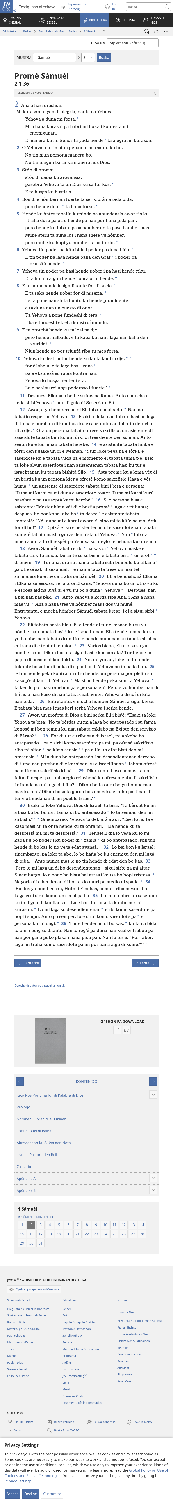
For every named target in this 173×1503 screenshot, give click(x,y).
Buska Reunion (60, 1422)
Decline (30, 1493)
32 (106, 847)
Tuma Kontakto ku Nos (132, 1334)
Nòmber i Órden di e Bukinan (41, 1119)
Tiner (10, 1349)
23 (82, 645)
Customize (52, 1493)
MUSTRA (24, 57)
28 (46, 736)
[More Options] (166, 31)
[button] (56, 20)
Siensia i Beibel (17, 1369)
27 (22, 715)
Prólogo (23, 1107)
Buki (65, 1315)
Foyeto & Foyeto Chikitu (78, 1322)
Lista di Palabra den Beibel (39, 1154)
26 (42, 701)
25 (152, 666)
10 (18, 358)
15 (92, 472)
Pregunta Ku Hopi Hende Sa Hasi (139, 1321)
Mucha (11, 1356)
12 (22, 409)
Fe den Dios (15, 1362)
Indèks (66, 1362)
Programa (69, 1356)
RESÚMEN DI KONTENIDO (35, 1217)
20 (102, 576)
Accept (12, 1493)
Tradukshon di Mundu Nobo (58, 31)
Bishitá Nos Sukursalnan (133, 1341)
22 (22, 624)
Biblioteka (9, 31)
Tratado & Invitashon (76, 1329)
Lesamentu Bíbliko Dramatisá (82, 1403)
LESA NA (98, 42)
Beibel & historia (18, 1376)
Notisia (122, 1300)
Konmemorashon (129, 1354)
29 (81, 770)
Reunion (123, 1348)
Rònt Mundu (125, 1381)
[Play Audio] (146, 31)
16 (98, 500)
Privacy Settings (18, 1481)
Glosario (24, 1166)
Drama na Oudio (73, 1396)
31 (83, 833)
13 (73, 416)
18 (22, 548)
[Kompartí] (156, 31)
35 (95, 895)
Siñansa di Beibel (18, 1300)
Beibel (27, 31)
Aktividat (123, 1368)
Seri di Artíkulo (72, 1335)
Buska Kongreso (101, 1422)
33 (148, 861)
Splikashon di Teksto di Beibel (26, 1315)
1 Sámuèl (90, 31)
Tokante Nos (125, 1312)
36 (64, 923)
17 (41, 527)
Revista (67, 1342)
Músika (67, 1389)
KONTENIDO (86, 1081)
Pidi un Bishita (126, 1327)
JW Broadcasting (74, 1376)
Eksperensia (125, 1374)
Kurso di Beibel (17, 1322)
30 (22, 805)
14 (94, 444)
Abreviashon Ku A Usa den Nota (44, 1142)
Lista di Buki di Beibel (34, 1130)
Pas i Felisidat (16, 1335)
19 (38, 562)
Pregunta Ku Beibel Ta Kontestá (28, 1309)
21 (57, 597)
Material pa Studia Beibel (23, 1329)
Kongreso (123, 1361)
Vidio (65, 1383)
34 (148, 881)
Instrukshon (70, 1369)
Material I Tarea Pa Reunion (80, 1349)
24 (79, 659)
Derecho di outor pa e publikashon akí (39, 985)
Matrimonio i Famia (20, 1342)
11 (22, 395)
